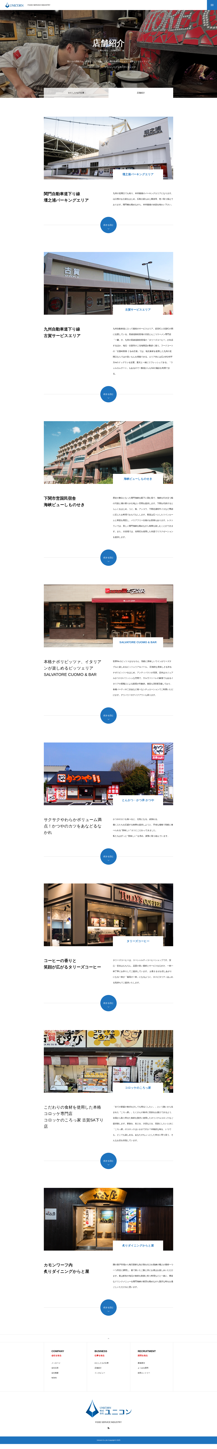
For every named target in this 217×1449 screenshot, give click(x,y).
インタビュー (100, 1373)
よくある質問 (143, 1368)
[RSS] (108, 1428)
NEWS (54, 1378)
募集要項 (141, 1363)
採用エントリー (144, 1373)
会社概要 (55, 1373)
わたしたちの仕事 (76, 93)
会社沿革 (55, 1368)
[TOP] (108, 1338)
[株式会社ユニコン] (14, 5)
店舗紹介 (98, 1368)
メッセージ (55, 1363)
